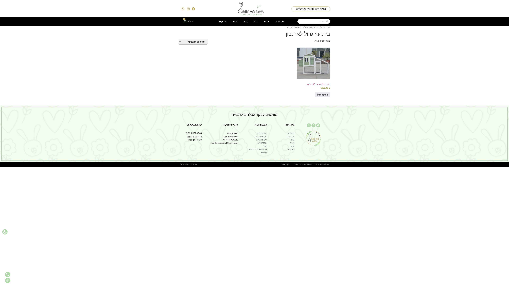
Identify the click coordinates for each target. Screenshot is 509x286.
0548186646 (232, 139)
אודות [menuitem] (266, 21)
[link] (251, 9)
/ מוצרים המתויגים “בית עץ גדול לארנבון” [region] (308, 27)
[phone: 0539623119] (7, 274)
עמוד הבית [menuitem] (280, 21)
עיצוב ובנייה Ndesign (189, 164)
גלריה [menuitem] (245, 21)
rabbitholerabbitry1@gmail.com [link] (224, 143)
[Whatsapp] (183, 9)
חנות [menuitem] (235, 21)
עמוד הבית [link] (325, 27)
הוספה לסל (322, 94)
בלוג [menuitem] (255, 21)
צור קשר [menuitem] (222, 21)
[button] (5, 231)
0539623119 (233, 136)
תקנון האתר (285, 164)
